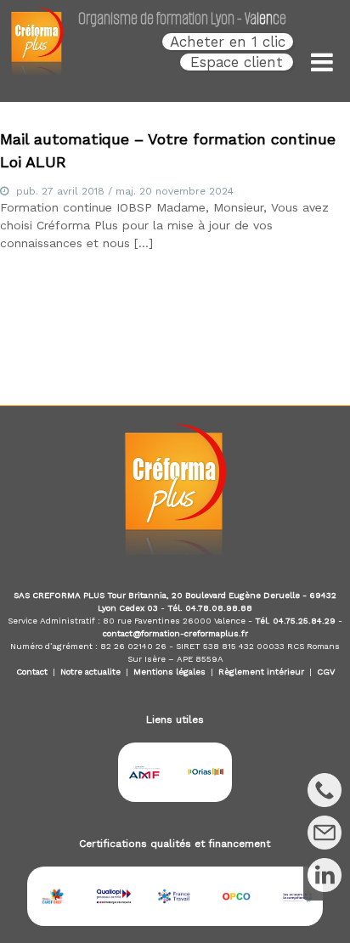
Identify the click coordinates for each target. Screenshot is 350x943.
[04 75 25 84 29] (325, 790)
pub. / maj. (125, 191)
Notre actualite (90, 671)
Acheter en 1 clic (227, 41)
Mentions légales (169, 671)
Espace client (236, 62)
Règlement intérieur (261, 671)
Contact (32, 671)
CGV (326, 671)
